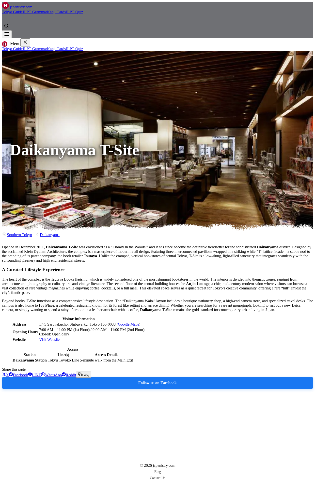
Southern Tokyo (19, 235)
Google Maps (128, 324)
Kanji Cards (56, 12)
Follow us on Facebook (157, 383)
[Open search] (6, 25)
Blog (157, 472)
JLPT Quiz (74, 12)
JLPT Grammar (35, 12)
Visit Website (49, 339)
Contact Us (157, 478)
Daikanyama (50, 235)
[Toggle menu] (7, 34)
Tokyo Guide (12, 12)
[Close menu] (25, 42)
